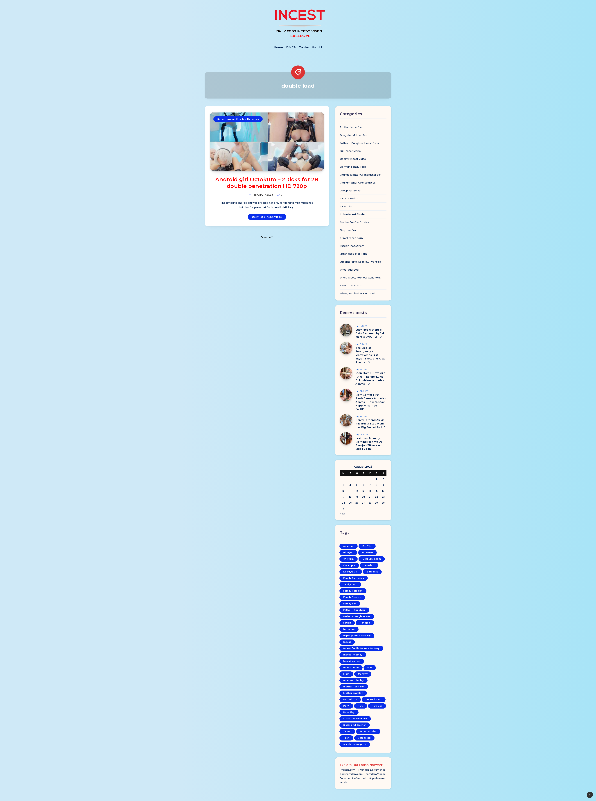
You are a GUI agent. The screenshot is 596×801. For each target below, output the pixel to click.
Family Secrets (352, 597)
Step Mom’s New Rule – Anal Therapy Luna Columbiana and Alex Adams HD (370, 378)
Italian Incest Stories (353, 214)
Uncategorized (349, 269)
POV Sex (377, 706)
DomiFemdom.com (351, 774)
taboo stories (368, 731)
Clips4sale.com (371, 558)
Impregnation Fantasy (356, 635)
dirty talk (372, 571)
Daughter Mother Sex (353, 135)
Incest (347, 642)
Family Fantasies (353, 578)
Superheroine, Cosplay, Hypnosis (238, 119)
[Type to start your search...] (320, 48)
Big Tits (367, 546)
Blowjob (348, 552)
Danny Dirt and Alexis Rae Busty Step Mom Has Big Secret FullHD (370, 424)
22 (376, 496)
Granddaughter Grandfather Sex (360, 175)
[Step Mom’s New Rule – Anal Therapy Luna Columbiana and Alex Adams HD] (346, 373)
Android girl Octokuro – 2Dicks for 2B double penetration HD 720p (266, 182)
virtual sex (364, 737)
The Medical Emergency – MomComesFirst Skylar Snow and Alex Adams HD (370, 355)
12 (357, 491)
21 (370, 496)
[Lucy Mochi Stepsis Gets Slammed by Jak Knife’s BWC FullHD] (346, 330)
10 (343, 491)
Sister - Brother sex (355, 718)
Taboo (347, 731)
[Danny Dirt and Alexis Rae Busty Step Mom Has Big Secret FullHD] (346, 420)
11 (350, 491)
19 (357, 496)
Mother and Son (353, 693)
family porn (350, 584)
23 (383, 496)
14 (370, 491)
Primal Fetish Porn (351, 238)
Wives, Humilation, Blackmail (357, 293)
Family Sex (349, 603)
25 (350, 502)
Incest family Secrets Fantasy (361, 648)
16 (383, 491)
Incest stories (351, 661)
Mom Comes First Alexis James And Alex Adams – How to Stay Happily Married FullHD (370, 402)
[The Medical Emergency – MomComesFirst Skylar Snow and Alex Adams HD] (346, 348)
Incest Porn (347, 206)
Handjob (365, 622)
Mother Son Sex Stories (354, 222)
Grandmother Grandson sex (357, 182)
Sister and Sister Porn (353, 254)
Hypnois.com (347, 769)
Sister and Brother (354, 725)
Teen (346, 737)
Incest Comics (349, 198)
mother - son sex (353, 686)
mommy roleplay (353, 680)
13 (363, 491)
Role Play (349, 712)
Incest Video (351, 667)
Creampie (349, 565)
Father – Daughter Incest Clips (359, 143)
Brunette (367, 552)
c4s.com (348, 558)
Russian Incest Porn (352, 246)
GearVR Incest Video (353, 159)
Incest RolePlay (352, 654)
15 (376, 491)
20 (363, 496)
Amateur (348, 546)
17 (343, 496)
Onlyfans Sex (348, 230)
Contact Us (307, 47)
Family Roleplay (353, 590)
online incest (374, 699)
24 (343, 502)
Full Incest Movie (350, 151)
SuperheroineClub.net (353, 778)
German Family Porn (353, 167)
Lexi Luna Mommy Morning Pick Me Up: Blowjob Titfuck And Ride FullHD (369, 444)
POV (360, 706)
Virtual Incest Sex (351, 285)
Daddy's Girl (350, 571)
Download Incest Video (267, 216)
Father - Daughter (354, 610)
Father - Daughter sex (356, 616)
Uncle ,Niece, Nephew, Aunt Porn (360, 277)
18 (350, 496)
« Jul (342, 513)
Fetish (347, 622)
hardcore (349, 629)
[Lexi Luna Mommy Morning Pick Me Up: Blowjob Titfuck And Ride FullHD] (346, 438)
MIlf (369, 667)
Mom (346, 674)
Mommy (363, 674)
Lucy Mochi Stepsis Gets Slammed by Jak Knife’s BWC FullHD (370, 333)
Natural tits (350, 699)
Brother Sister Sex (351, 127)
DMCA (291, 47)
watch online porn (354, 744)
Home (278, 47)
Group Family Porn (351, 190)
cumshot (369, 565)
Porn (346, 706)
